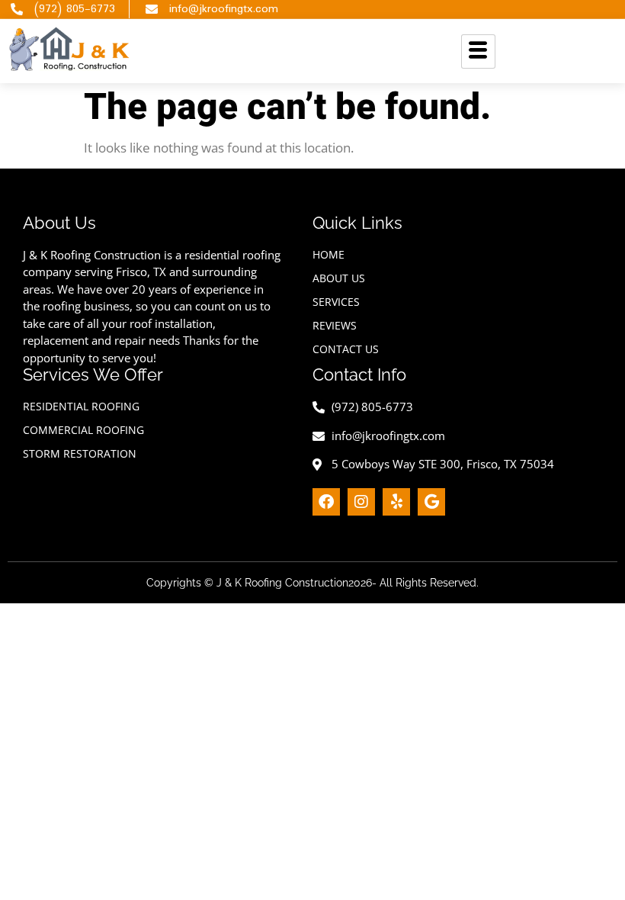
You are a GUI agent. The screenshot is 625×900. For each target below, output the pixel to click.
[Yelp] (396, 502)
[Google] (431, 502)
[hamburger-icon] (478, 51)
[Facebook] (326, 502)
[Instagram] (361, 502)
